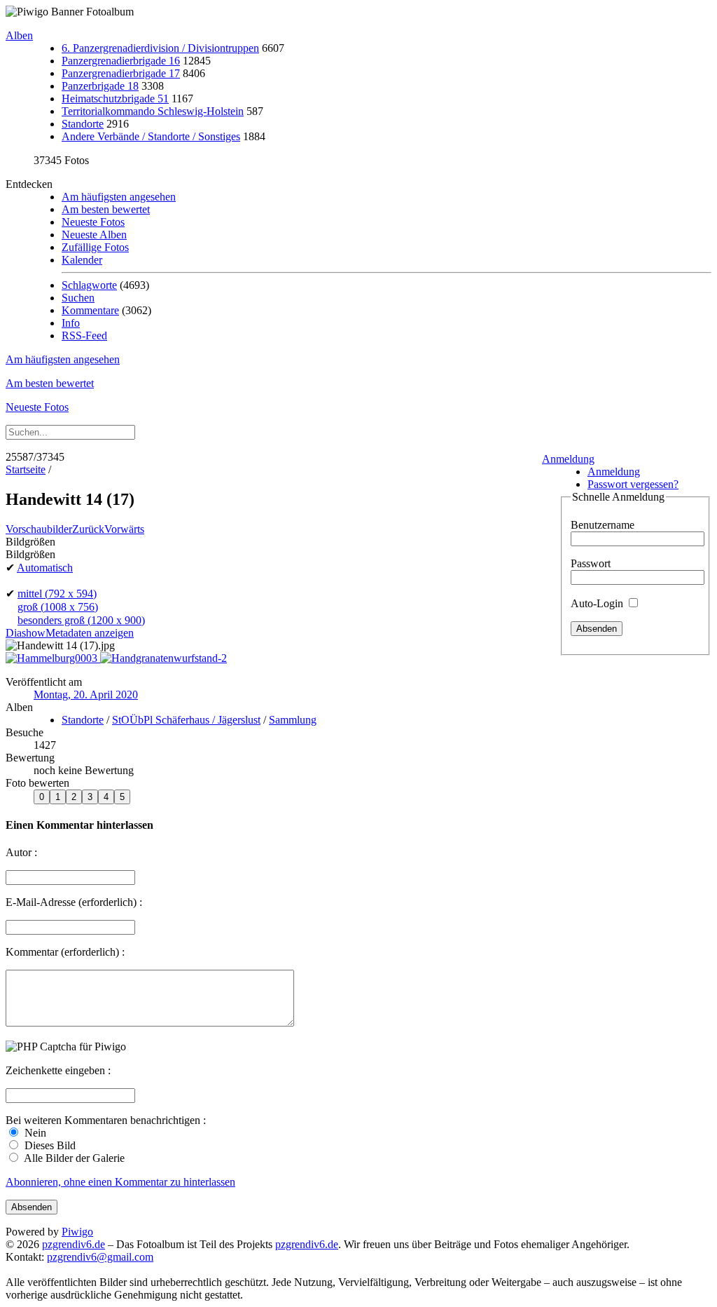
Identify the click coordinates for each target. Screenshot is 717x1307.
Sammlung (292, 720)
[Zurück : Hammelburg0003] (53, 658)
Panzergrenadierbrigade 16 (121, 61)
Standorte (83, 124)
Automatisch (45, 568)
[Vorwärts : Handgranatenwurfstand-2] (163, 658)
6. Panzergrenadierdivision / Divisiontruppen (160, 48)
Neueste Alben (94, 235)
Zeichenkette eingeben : (58, 1070)
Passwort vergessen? (632, 484)
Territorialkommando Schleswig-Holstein (153, 111)
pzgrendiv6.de (73, 1244)
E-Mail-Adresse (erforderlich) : (74, 902)
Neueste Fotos (93, 222)
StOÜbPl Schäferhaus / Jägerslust (186, 720)
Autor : (21, 852)
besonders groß (81, 620)
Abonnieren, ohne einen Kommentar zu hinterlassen (120, 1182)
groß (58, 607)
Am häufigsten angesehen (119, 197)
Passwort (591, 563)
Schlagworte (89, 285)
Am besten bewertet (106, 209)
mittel (57, 594)
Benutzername (602, 525)
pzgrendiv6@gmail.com (100, 1257)
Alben (19, 35)
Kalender (82, 260)
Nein (34, 1133)
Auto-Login (598, 603)
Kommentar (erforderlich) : (65, 952)
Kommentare (90, 310)
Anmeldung (568, 459)
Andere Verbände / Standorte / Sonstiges (151, 136)
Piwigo (77, 1232)
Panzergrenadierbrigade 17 (121, 73)
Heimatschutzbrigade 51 (115, 98)
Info (71, 323)
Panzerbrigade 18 (100, 86)
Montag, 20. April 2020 (86, 694)
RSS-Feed (84, 335)
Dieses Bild (49, 1145)
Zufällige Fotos (95, 247)
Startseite (26, 469)
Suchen (78, 298)
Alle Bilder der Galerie (73, 1158)
